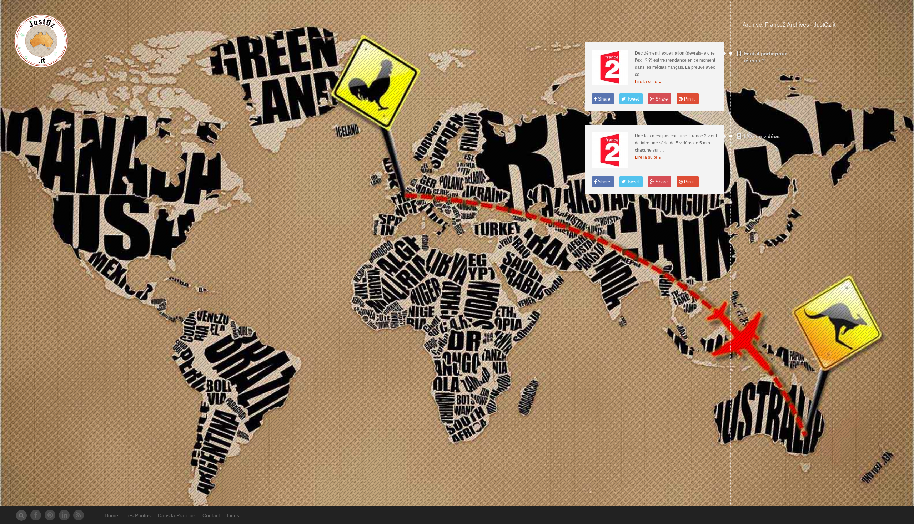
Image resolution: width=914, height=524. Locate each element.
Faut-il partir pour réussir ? (765, 57)
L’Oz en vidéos (762, 136)
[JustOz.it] (41, 63)
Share (603, 99)
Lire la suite (646, 81)
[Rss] (78, 515)
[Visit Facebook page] (35, 515)
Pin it (689, 99)
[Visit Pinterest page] (50, 515)
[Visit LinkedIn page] (64, 515)
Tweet (632, 99)
